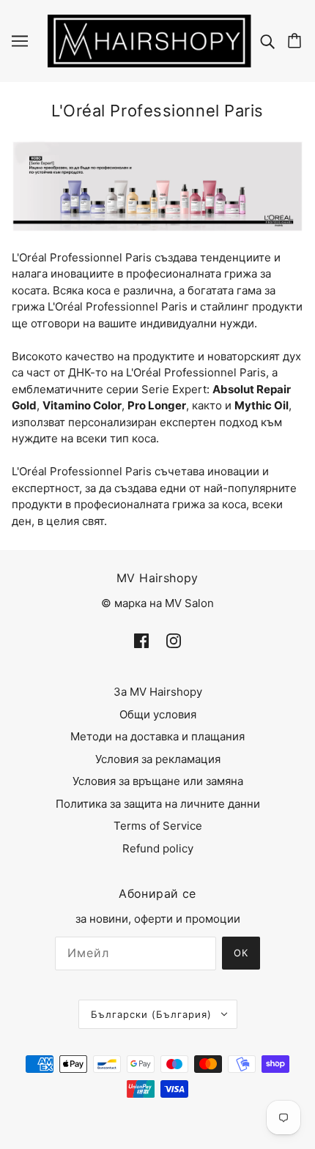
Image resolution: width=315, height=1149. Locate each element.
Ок (241, 953)
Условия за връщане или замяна (158, 781)
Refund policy (157, 848)
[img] (269, 41)
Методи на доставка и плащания (157, 736)
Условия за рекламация (157, 759)
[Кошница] (296, 41)
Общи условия (157, 714)
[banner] (149, 40)
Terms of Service (158, 826)
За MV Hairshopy (158, 692)
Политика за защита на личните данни (158, 804)
